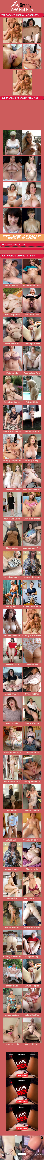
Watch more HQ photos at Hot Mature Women (22, 237)
